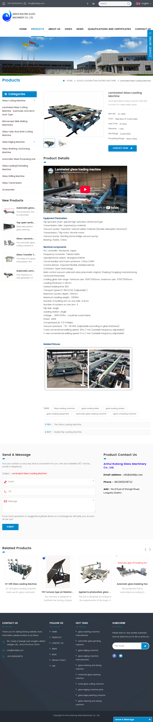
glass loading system (115, 408)
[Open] (150, 45)
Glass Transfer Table (26, 254)
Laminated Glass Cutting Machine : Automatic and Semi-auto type (18, 111)
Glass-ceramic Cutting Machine (26, 238)
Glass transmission (12, 183)
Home (23, 29)
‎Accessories (8, 189)
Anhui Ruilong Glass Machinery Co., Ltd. (24, 16)
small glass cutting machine (91, 684)
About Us (54, 29)
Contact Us (143, 29)
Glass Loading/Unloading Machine (96, 80)
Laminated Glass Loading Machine (29, 473)
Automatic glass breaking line (26, 208)
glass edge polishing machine (91, 695)
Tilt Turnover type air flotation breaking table (58, 592)
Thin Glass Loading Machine (67, 424)
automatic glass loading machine (91, 413)
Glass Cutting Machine (13, 100)
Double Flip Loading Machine (68, 432)
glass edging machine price (90, 689)
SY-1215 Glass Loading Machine (21, 584)
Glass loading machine (64, 408)
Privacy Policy (59, 660)
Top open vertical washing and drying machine (26, 222)
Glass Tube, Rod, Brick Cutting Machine (17, 133)
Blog (54, 654)
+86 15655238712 (15, 3)
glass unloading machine (124, 413)
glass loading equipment (58, 413)
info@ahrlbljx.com (36, 3)
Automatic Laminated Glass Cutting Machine (26, 271)
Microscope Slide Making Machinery (14, 123)
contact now (120, 148)
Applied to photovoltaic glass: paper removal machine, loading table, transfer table (95, 592)
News (80, 29)
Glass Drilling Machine (13, 176)
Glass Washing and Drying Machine (16, 150)
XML (53, 666)
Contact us (57, 643)
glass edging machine (88, 650)
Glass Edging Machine (13, 142)
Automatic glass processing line (18, 159)
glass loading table (90, 408)
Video (68, 29)
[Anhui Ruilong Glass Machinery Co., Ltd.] (7, 15)
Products (37, 29)
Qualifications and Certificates (109, 29)
